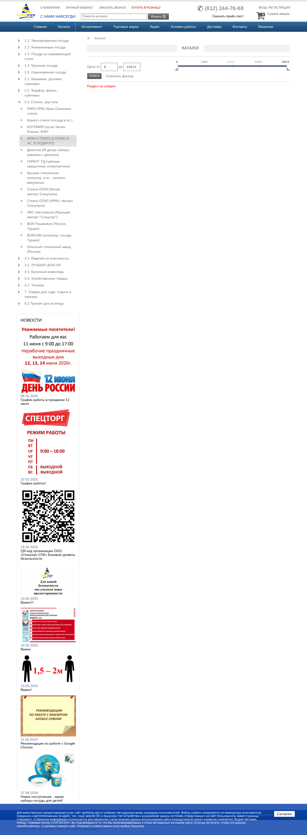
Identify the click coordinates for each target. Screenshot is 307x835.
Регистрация (279, 7)
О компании (50, 7)
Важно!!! (27, 602)
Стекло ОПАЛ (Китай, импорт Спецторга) (44, 191)
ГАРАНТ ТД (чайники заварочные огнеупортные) (48, 163)
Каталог (64, 27)
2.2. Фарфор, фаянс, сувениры (41, 92)
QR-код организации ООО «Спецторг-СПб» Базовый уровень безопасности (48, 554)
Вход (262, 7)
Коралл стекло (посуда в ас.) (49, 120)
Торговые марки (126, 27)
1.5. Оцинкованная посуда (45, 72)
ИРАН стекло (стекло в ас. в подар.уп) (48, 140)
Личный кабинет (79, 7)
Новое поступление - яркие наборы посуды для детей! (42, 798)
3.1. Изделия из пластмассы (46, 258)
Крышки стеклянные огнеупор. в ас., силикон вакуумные (46, 177)
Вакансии (265, 27)
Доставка (214, 27)
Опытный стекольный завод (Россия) (49, 249)
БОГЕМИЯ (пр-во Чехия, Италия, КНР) (46, 129)
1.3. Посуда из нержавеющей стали (47, 56)
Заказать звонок (112, 7)
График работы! (33, 483)
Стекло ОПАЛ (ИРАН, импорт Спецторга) (50, 203)
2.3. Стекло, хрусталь (41, 102)
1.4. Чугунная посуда (41, 65)
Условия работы (183, 27)
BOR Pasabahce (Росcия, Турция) (46, 226)
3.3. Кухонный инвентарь (44, 272)
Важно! (26, 690)
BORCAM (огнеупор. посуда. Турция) (49, 237)
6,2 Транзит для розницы (44, 303)
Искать (157, 16)
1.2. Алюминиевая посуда (44, 47)
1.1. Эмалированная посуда (46, 40)
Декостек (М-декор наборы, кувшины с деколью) (48, 152)
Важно (26, 649)
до (121, 66)
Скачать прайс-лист (228, 16)
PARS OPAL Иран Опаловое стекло (49, 111)
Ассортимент (92, 27)
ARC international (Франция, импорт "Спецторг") (49, 214)
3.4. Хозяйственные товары (46, 278)
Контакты (240, 27)
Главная (40, 27)
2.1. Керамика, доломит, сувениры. (43, 81)
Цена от (93, 66)
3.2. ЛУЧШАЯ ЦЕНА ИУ (42, 265)
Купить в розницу (146, 7)
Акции (154, 27)
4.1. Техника (34, 285)
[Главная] (89, 38)
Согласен (284, 814)
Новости (31, 320)
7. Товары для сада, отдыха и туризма (47, 294)
